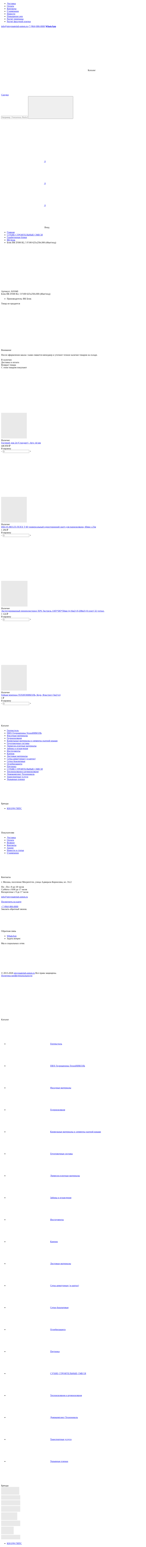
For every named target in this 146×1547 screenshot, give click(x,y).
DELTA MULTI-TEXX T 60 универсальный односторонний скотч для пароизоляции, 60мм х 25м (48, 527)
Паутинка (11, 766)
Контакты (11, 8)
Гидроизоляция (14, 738)
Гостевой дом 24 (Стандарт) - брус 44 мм (21, 443)
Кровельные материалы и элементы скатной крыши (32, 741)
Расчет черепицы (15, 19)
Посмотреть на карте (11, 901)
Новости (11, 14)
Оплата (10, 6)
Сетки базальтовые (16, 761)
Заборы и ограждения (17, 748)
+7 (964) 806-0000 (36, 26)
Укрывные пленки (16, 779)
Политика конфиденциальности (16, 975)
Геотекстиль (13, 730)
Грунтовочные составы (18, 743)
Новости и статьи (15, 850)
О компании (13, 11)
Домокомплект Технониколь (21, 774)
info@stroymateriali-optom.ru (14, 26)
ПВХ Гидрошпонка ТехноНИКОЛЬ (24, 733)
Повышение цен (15, 16)
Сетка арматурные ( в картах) (21, 759)
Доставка (11, 3)
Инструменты (13, 751)
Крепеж (10, 753)
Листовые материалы (17, 756)
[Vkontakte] (22, 965)
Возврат (11, 842)
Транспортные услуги (17, 776)
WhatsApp (12, 936)
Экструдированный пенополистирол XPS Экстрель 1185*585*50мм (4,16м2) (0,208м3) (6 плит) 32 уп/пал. (52, 611)
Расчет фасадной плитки (19, 21)
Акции (10, 848)
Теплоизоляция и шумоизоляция (22, 771)
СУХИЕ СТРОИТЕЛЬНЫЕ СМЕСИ (25, 769)
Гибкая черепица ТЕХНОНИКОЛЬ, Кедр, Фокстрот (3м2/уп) (31, 695)
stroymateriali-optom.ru (24, 973)
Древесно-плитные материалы (21, 746)
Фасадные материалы (17, 735)
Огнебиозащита (14, 764)
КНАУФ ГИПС (14, 808)
